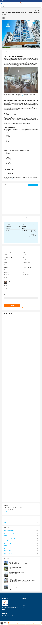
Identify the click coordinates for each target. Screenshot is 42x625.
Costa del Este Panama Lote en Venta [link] (15, 567)
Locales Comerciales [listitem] (8, 553)
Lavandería (7, 269)
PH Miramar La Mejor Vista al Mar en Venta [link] (15, 584)
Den (23, 257)
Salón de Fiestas (26, 274)
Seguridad (7, 277)
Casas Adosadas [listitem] (7, 550)
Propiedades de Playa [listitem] (8, 532)
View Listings (10, 283)
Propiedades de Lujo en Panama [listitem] (10, 533)
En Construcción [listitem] (7, 537)
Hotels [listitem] (5, 547)
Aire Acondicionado (8, 252)
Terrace (24, 277)
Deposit (6, 259)
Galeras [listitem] (5, 545)
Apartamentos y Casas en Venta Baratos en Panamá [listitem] (14, 542)
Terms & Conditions (5, 615)
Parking (24, 272)
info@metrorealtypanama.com (10, 511)
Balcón (24, 252)
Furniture (24, 264)
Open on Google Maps (33, 184)
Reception (7, 274)
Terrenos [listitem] (6, 540)
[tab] (34, 23)
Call (30, 305)
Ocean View (7, 272)
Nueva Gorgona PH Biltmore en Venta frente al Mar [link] (17, 572)
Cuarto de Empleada (8, 257)
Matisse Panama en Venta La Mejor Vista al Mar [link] (16, 578)
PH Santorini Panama (26, 95)
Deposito (24, 259)
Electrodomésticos (26, 262)
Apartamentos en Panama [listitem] (9, 530)
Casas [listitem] (5, 535)
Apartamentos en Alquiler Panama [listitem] (10, 538)
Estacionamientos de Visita (10, 264)
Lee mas (3, 609)
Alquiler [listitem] (5, 522)
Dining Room (7, 262)
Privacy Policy (11, 615)
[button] (35, 10)
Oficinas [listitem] (5, 548)
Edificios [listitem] (6, 552)
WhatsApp (21, 307)
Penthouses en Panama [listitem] (8, 543)
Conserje (24, 254)
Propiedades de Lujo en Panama (14, 178)
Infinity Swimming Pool (27, 267)
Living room (25, 269)
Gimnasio (7, 267)
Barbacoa (7, 254)
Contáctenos (6, 513)
